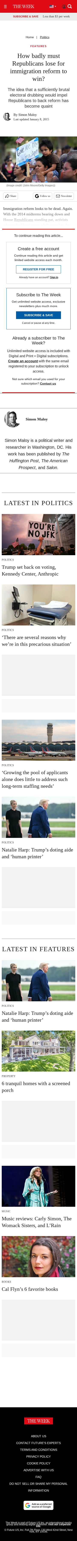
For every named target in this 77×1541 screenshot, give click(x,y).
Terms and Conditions (38, 1449)
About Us (38, 1436)
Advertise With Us (39, 1470)
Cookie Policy (38, 1463)
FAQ (38, 1477)
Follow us (45, 196)
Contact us (48, 383)
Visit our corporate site (53, 1525)
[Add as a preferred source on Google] (38, 1505)
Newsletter (66, 196)
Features (38, 46)
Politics (44, 37)
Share (13, 196)
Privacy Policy (38, 1456)
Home (30, 37)
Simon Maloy (27, 115)
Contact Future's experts (38, 1443)
